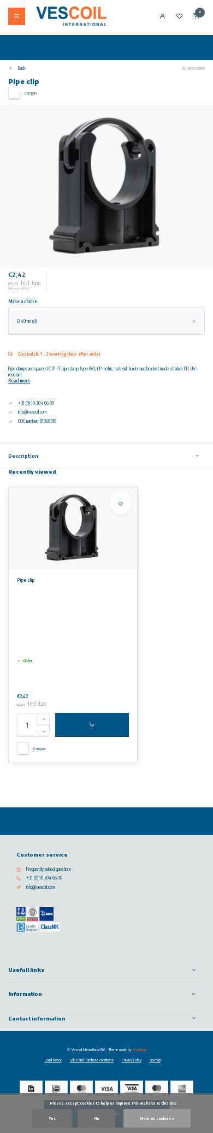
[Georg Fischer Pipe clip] (73, 528)
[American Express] (181, 1089)
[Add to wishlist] (121, 504)
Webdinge (139, 1049)
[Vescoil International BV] (71, 16)
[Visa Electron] (131, 1089)
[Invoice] (31, 1089)
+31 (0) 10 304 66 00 (44, 878)
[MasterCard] (81, 1089)
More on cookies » (157, 1118)
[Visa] (106, 1089)
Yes (52, 1118)
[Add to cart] (92, 725)
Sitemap (155, 1060)
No (96, 1118)
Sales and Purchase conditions (92, 1060)
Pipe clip (25, 580)
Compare (31, 93)
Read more (19, 380)
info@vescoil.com (32, 412)
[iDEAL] (56, 1089)
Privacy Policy (131, 1060)
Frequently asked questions (48, 869)
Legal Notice (53, 1060)
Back (22, 68)
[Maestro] (156, 1089)
